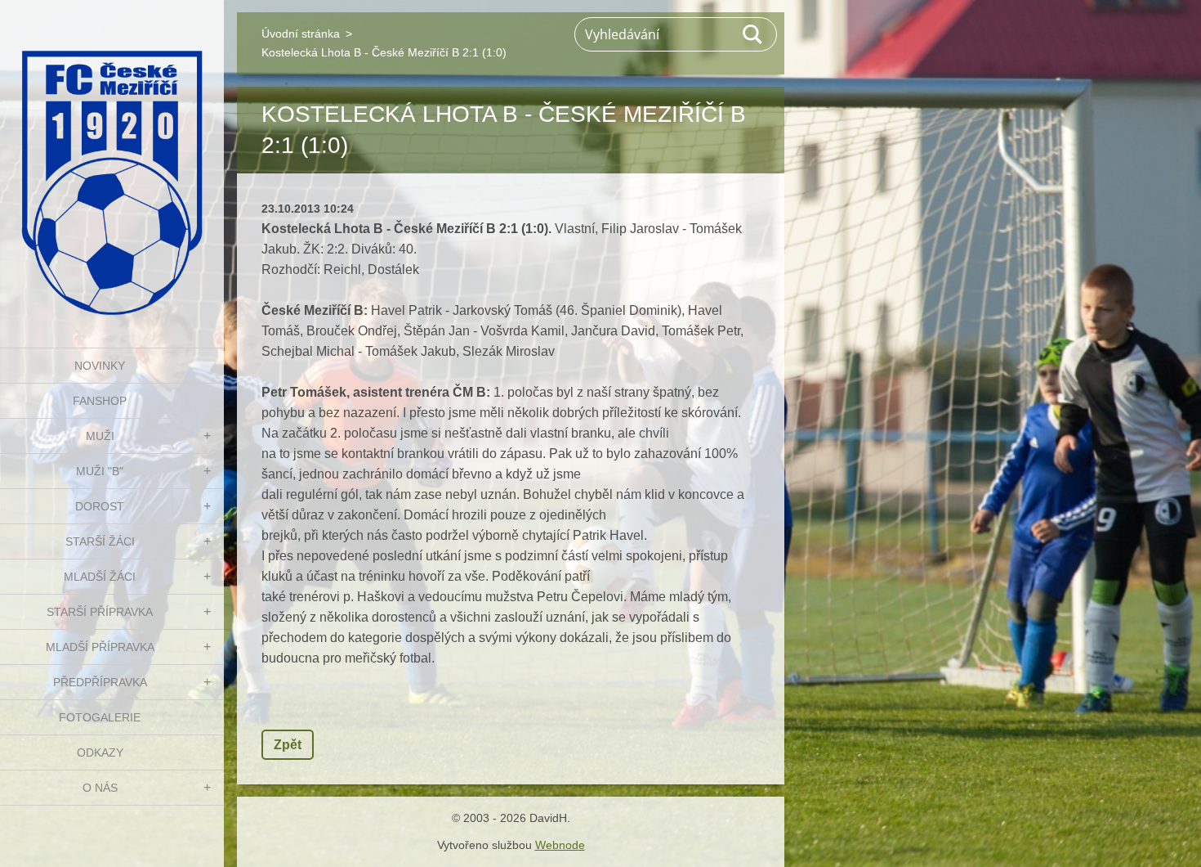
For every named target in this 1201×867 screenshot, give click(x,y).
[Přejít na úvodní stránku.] (112, 163)
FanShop (100, 400)
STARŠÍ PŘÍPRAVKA (100, 611)
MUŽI (100, 435)
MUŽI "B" (99, 471)
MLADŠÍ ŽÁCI (100, 576)
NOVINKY (99, 365)
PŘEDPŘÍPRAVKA (100, 682)
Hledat (753, 34)
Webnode (560, 844)
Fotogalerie (100, 717)
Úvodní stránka (300, 33)
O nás (100, 787)
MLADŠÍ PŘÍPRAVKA (100, 647)
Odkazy (100, 752)
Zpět (287, 745)
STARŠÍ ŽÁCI (100, 541)
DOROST (99, 506)
